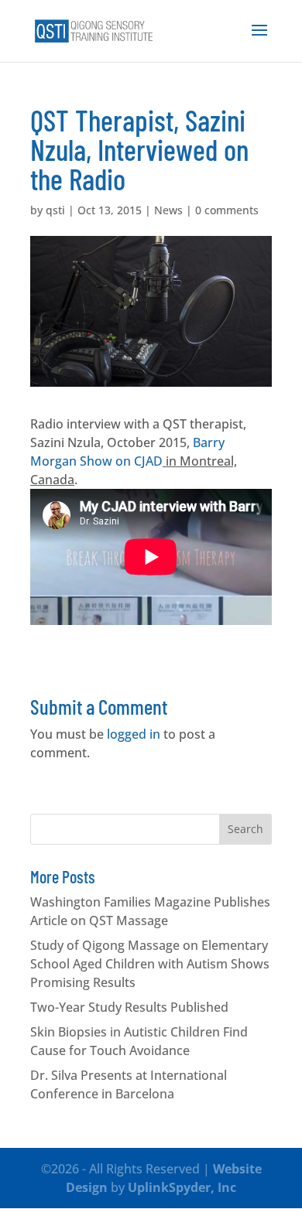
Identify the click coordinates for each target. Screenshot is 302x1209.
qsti (55, 210)
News (168, 210)
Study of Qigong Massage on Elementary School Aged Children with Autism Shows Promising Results (149, 964)
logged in (133, 734)
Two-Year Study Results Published (129, 1007)
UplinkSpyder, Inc (182, 1187)
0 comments (227, 210)
